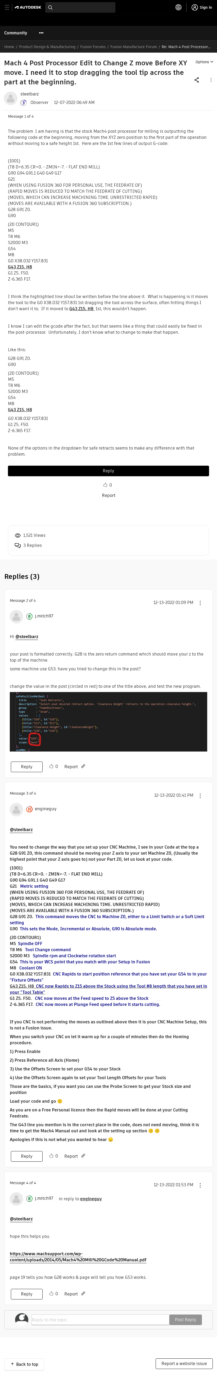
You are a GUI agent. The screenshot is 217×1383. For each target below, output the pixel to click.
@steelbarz (26, 637)
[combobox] (80, 7)
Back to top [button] (27, 1364)
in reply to (80, 1199)
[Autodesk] (29, 7)
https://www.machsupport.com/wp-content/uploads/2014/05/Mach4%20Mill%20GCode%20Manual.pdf (78, 1257)
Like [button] (105, 485)
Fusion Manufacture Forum (133, 46)
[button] (210, 80)
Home (9, 46)
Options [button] (202, 62)
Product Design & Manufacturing (47, 46)
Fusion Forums (93, 46)
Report (108, 495)
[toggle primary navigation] (10, 7)
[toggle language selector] (178, 7)
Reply (108, 471)
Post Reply (185, 1320)
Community (15, 33)
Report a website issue (184, 1364)
